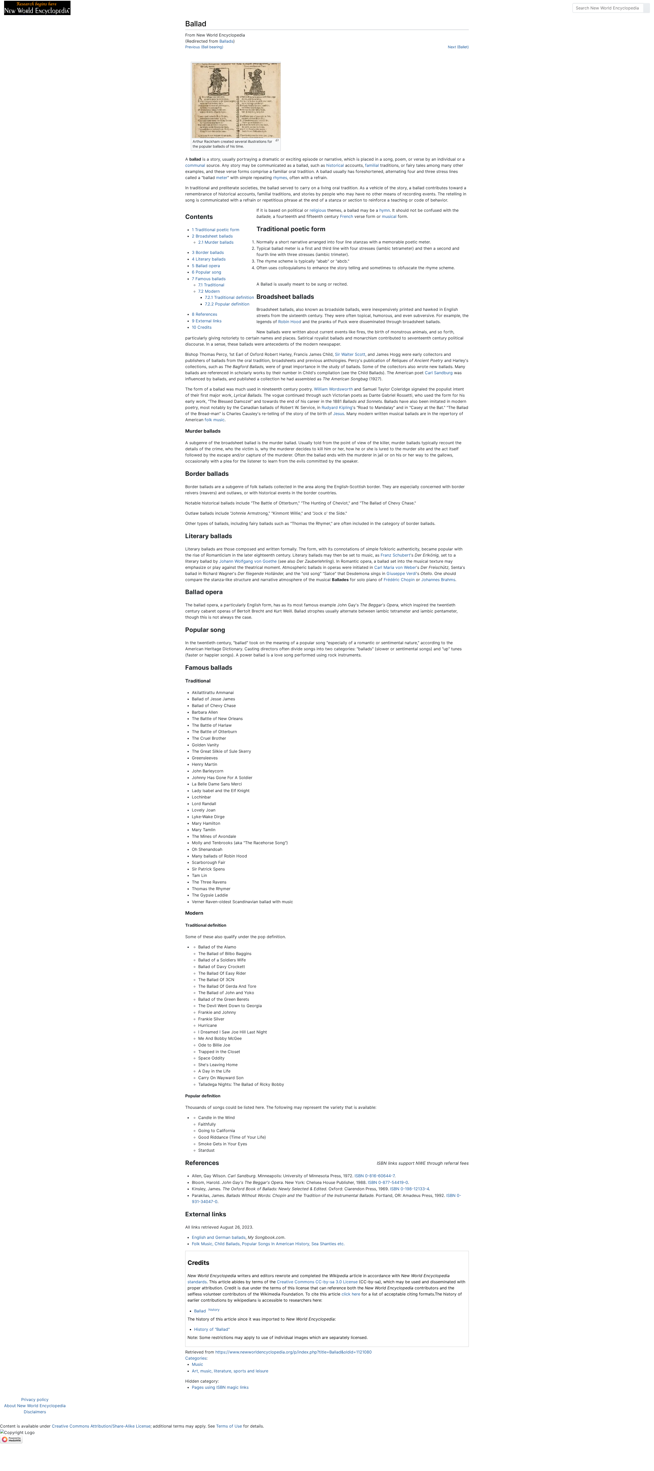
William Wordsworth (333, 389)
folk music (215, 419)
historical (335, 165)
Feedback (131, 7)
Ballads (226, 41)
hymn (384, 210)
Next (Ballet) (458, 47)
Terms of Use (229, 1426)
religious (318, 210)
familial (372, 165)
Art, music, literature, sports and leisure (230, 1370)
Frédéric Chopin (399, 579)
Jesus (338, 413)
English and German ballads (219, 1237)
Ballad (200, 1310)
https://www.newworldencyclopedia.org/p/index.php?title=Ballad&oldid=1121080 (293, 1352)
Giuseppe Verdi (401, 573)
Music (197, 1364)
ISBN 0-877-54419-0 (388, 1182)
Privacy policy (35, 1399)
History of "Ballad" (212, 1329)
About (107, 7)
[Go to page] (646, 8)
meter (221, 177)
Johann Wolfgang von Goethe (248, 561)
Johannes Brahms (438, 579)
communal (195, 165)
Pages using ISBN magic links (220, 1387)
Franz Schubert (395, 555)
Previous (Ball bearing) (204, 47)
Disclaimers (35, 1411)
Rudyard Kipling (337, 407)
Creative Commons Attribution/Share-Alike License (101, 1426)
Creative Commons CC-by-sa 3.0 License (317, 1281)
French (346, 216)
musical (389, 216)
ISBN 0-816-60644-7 (374, 1175)
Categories (195, 1358)
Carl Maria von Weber (395, 567)
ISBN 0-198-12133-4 (409, 1188)
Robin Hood (289, 321)
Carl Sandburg (439, 372)
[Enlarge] (277, 140)
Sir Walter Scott (350, 354)
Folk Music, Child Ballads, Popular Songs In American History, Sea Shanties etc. (268, 1243)
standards (197, 1281)
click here (351, 1294)
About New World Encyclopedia (35, 1405)
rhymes (280, 177)
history (213, 1310)
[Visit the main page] (37, 7)
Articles (86, 7)
